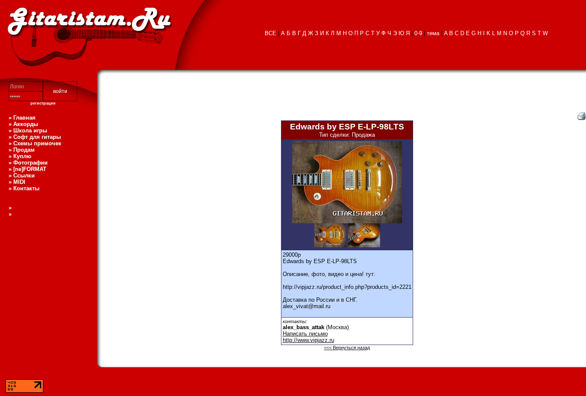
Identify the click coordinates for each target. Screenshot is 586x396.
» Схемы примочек (35, 143)
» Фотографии (28, 162)
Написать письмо (305, 333)
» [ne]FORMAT (27, 169)
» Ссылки (22, 175)
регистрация (42, 103)
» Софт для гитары (35, 137)
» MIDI (17, 182)
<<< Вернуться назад (347, 347)
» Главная (22, 117)
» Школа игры (28, 130)
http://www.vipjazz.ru (308, 340)
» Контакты (24, 188)
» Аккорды (23, 124)
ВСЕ (270, 33)
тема (433, 33)
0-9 (418, 33)
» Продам (22, 150)
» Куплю (20, 156)
